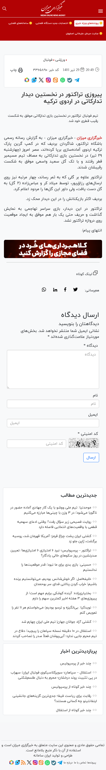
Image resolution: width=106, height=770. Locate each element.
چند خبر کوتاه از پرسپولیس (71, 687)
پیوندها (91, 763)
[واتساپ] (62, 82)
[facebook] (65, 290)
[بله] (69, 82)
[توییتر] (41, 82)
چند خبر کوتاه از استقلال (73, 710)
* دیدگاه (91, 345)
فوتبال (48, 60)
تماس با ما (80, 763)
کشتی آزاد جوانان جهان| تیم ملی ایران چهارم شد (56, 622)
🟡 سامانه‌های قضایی (20, 23)
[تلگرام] (76, 82)
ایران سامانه (42, 755)
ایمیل (93, 414)
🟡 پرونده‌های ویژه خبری (88, 23)
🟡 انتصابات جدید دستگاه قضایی (53, 23)
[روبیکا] (26, 82)
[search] (4, 9)
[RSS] (23, 764)
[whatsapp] (44, 290)
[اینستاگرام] (48, 82)
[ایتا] (55, 82)
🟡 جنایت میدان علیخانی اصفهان (84, 33)
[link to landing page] (53, 8)
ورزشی (60, 60)
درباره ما (68, 763)
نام (95, 395)
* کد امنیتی (88, 434)
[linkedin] (55, 290)
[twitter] (75, 290)
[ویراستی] (34, 82)
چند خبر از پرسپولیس (75, 663)
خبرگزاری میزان (89, 138)
